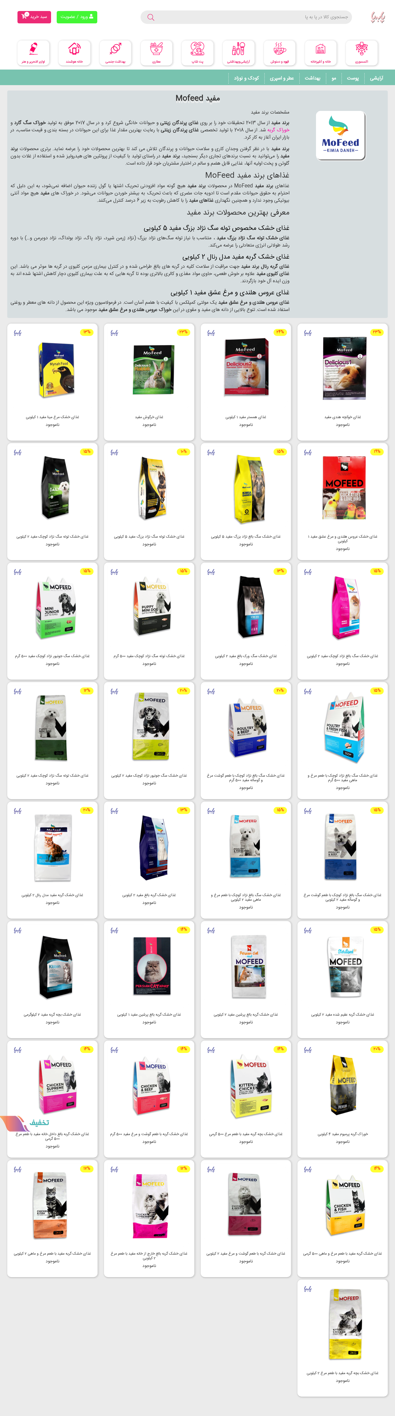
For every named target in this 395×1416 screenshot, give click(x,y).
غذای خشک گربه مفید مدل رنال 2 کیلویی (235, 257)
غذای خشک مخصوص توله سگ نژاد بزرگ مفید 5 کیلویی (216, 228)
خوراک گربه (277, 130)
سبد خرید (36, 16)
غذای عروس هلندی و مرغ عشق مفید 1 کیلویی (230, 293)
